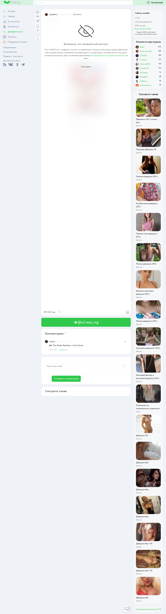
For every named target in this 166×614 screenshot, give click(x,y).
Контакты (17, 56)
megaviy (52, 341)
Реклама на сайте (11, 60)
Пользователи (10, 52)
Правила (7, 56)
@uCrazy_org (87, 322)
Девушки (77, 14)
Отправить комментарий (66, 378)
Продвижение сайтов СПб (148, 609)
